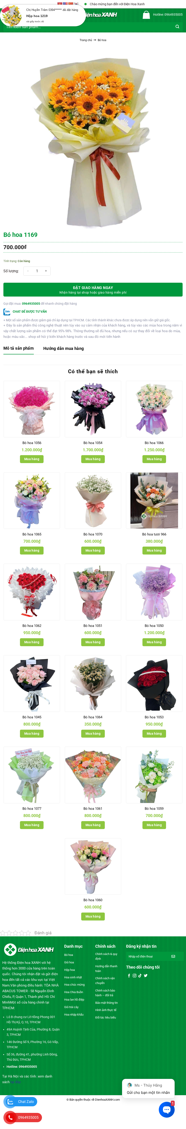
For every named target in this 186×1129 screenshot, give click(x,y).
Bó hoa (102, 40)
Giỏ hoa (69, 962)
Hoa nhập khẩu (73, 1014)
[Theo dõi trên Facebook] (129, 976)
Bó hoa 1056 (31, 443)
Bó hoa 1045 (31, 717)
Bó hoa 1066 (154, 443)
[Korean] (76, 4)
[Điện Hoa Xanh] (93, 14)
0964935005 (31, 303)
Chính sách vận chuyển (105, 981)
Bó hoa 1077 (31, 809)
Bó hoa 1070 (92, 534)
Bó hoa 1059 (154, 809)
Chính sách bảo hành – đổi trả (105, 993)
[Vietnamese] (59, 4)
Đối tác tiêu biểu (105, 1017)
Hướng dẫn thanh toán (106, 969)
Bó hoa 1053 (154, 717)
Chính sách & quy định (106, 956)
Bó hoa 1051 (92, 626)
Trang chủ (86, 40)
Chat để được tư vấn (29, 311)
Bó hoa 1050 (154, 626)
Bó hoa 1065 (31, 534)
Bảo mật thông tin (106, 1002)
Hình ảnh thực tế (105, 1010)
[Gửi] (177, 26)
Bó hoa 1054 (92, 443)
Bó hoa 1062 (31, 626)
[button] (6, 14)
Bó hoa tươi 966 (154, 534)
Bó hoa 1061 (92, 809)
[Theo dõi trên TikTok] (140, 976)
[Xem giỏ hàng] (146, 14)
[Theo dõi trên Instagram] (134, 976)
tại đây (15, 1082)
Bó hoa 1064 (92, 717)
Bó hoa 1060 (92, 900)
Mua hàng (31, 459)
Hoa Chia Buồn (73, 992)
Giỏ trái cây (71, 1007)
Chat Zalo (26, 1102)
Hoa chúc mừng (74, 984)
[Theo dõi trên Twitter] (145, 976)
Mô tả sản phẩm (18, 348)
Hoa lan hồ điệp (74, 999)
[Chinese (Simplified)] (70, 4)
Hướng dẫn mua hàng (63, 348)
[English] (65, 4)
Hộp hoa (69, 970)
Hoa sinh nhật (73, 977)
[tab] (18, 348)
